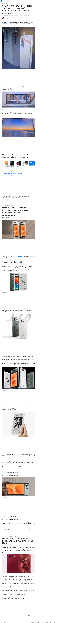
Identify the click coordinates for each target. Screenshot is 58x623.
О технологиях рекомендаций (44, 622)
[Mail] (1, 1)
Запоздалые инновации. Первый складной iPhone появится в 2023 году (17, 175)
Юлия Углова (7, 17)
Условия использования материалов (35, 622)
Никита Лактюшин (7, 217)
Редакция (29, 622)
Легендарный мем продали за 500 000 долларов (13, 173)
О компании (4, 622)
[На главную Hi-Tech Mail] (4, 1)
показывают (31, 22)
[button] (18, 48)
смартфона (6, 23)
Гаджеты (7, 3)
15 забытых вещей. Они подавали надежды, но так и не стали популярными (18, 171)
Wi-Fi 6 (12, 461)
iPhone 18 (33, 597)
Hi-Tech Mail (11, 205)
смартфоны (20, 256)
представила (7, 256)
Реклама (7, 622)
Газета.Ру (11, 536)
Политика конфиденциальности (52, 622)
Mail (1, 622)
